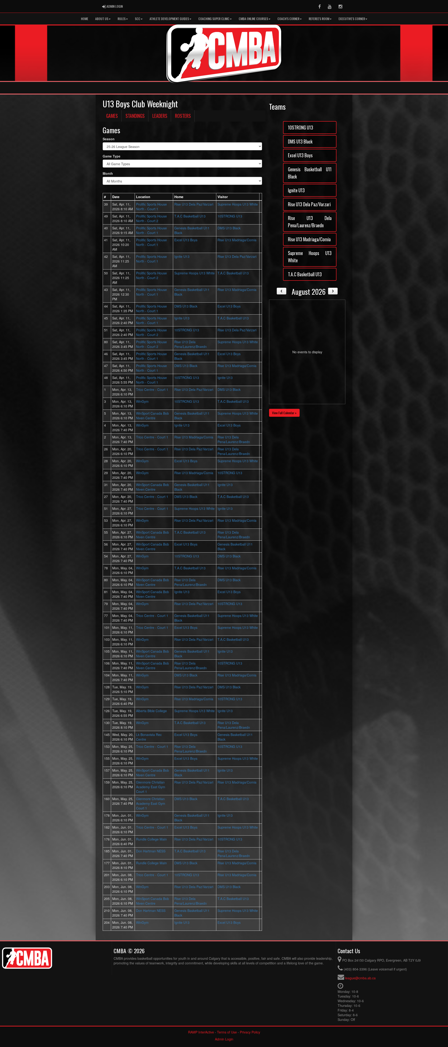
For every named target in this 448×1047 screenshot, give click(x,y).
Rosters (183, 115)
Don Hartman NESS (150, 851)
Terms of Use (227, 1032)
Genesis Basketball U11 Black (309, 173)
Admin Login (224, 1039)
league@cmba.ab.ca (360, 978)
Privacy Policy (250, 1032)
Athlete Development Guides (169, 18)
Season (109, 139)
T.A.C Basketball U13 (190, 216)
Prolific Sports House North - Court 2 (151, 218)
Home (84, 18)
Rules (122, 18)
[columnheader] (107, 196)
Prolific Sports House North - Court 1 (151, 206)
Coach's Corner (288, 18)
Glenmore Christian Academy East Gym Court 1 (150, 787)
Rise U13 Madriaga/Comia (236, 240)
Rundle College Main (151, 839)
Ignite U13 (181, 256)
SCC (137, 18)
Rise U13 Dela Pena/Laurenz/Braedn (190, 344)
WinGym (142, 401)
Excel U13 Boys (185, 240)
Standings (135, 115)
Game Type (111, 156)
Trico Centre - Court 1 (152, 389)
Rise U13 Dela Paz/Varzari (193, 204)
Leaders (159, 115)
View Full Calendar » (284, 412)
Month (108, 173)
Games (112, 115)
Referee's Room (319, 18)
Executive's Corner (352, 18)
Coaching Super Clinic (213, 18)
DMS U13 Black (229, 228)
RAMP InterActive (201, 1032)
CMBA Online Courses (253, 18)
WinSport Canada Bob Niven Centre (152, 415)
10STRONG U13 (229, 216)
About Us (101, 18)
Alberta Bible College (151, 710)
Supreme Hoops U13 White (237, 204)
